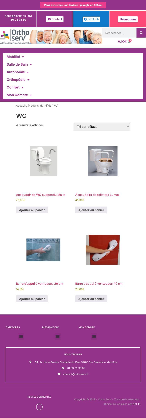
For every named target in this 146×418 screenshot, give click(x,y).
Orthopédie (16, 80)
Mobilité (13, 57)
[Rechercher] (141, 33)
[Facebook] (39, 407)
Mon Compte (17, 95)
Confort (13, 87)
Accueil (20, 105)
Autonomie (16, 72)
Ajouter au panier (32, 210)
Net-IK (136, 403)
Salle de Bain (17, 64)
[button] (21, 336)
